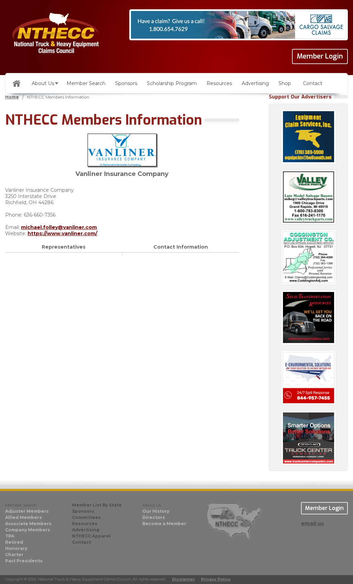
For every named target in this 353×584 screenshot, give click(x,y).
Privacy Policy (216, 579)
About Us (43, 83)
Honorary (16, 548)
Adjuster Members (27, 511)
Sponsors (126, 83)
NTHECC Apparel (91, 536)
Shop (285, 83)
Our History (155, 511)
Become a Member (164, 523)
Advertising (255, 83)
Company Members (27, 529)
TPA (9, 536)
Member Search (86, 83)
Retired (14, 542)
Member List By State (97, 505)
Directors (153, 517)
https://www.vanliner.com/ (62, 233)
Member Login (320, 56)
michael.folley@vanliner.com (59, 227)
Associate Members (28, 523)
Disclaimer (183, 579)
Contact (312, 83)
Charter (14, 554)
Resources (219, 83)
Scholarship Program (172, 83)
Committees (86, 517)
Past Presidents (23, 560)
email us (312, 523)
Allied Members (23, 517)
